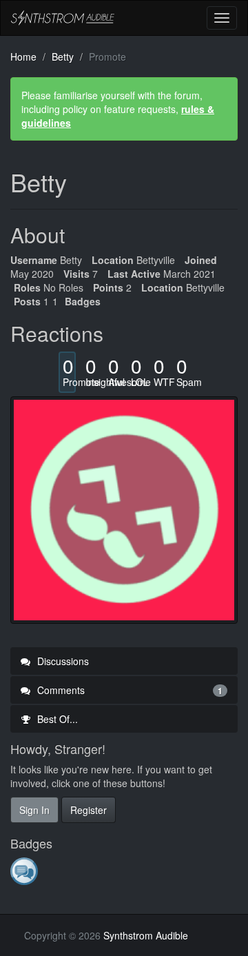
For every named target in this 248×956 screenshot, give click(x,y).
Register (88, 810)
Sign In (34, 810)
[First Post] (25, 870)
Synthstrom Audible (62, 18)
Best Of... (56, 719)
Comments (128, 690)
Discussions (61, 661)
